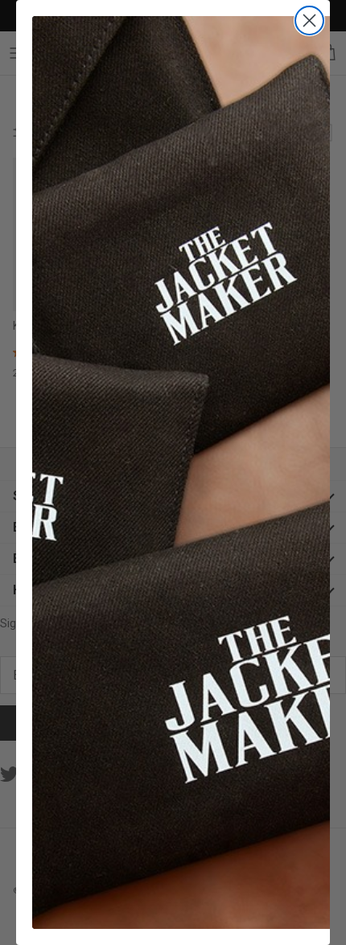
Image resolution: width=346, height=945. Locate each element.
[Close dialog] (309, 20)
